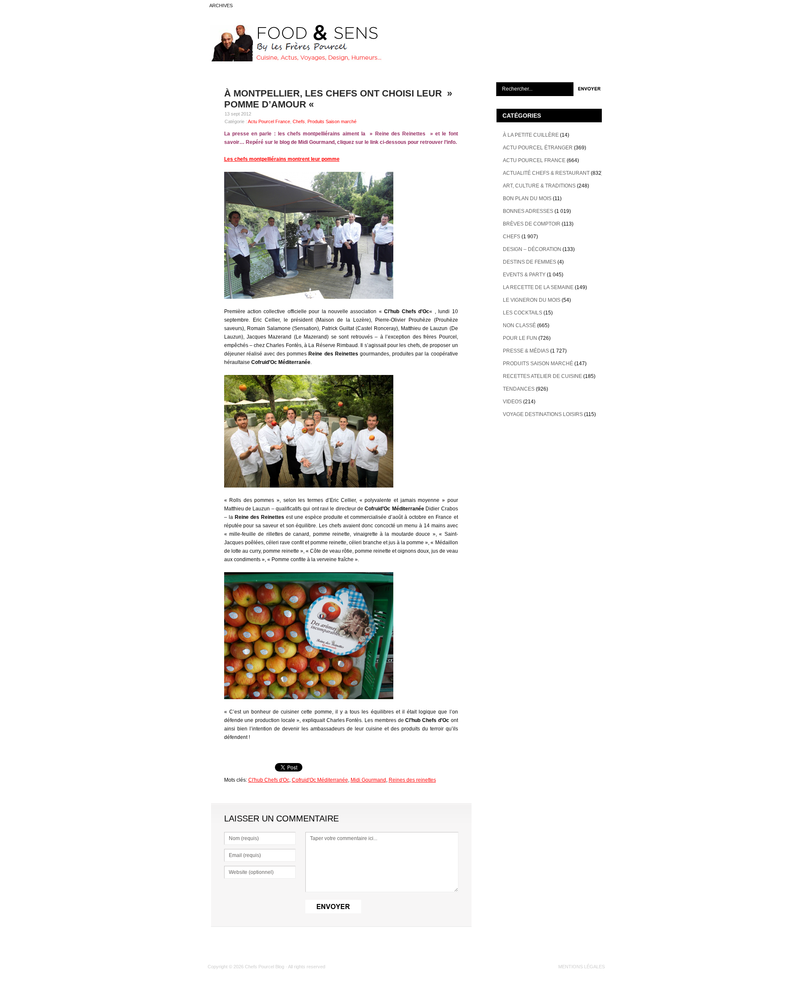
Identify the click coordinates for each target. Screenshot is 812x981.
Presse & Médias (526, 351)
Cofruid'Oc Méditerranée (320, 780)
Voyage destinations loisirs (543, 414)
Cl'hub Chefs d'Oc (268, 780)
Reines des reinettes (412, 780)
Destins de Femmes (529, 262)
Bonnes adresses (528, 211)
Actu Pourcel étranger (538, 148)
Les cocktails (522, 313)
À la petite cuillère (531, 135)
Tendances (519, 389)
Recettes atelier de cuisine (542, 376)
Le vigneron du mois (531, 300)
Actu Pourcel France (269, 121)
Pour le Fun (520, 338)
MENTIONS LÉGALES (581, 966)
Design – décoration (532, 249)
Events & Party (524, 275)
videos (512, 402)
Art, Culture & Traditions (539, 186)
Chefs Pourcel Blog (264, 966)
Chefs (299, 121)
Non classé (519, 325)
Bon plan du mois (527, 198)
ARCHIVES (221, 5)
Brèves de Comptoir (531, 224)
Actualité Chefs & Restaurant (546, 173)
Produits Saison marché (332, 121)
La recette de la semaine (538, 287)
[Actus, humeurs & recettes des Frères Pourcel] (295, 60)
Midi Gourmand (368, 780)
